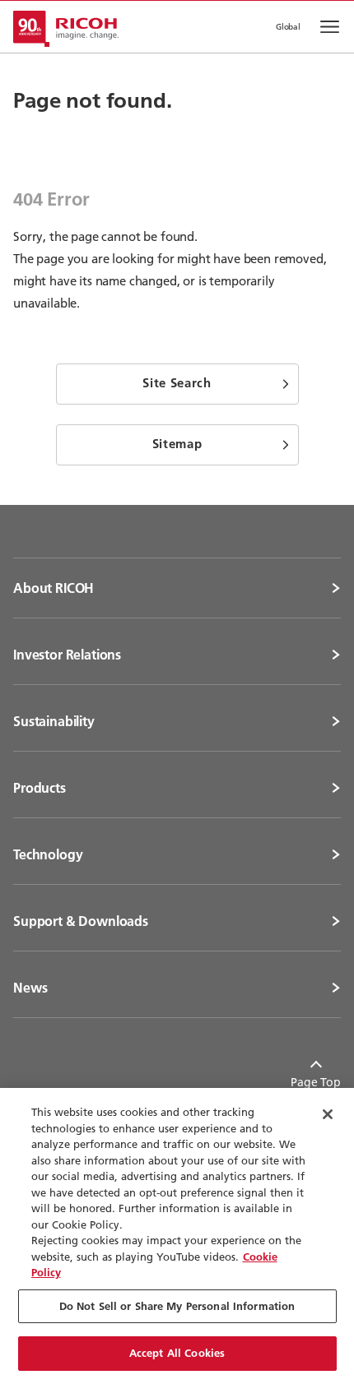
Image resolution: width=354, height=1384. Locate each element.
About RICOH (53, 588)
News (30, 987)
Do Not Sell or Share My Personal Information (177, 1305)
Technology (47, 854)
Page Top (316, 1082)
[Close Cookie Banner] (328, 1114)
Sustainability (54, 721)
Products (39, 787)
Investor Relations (67, 654)
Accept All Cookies (177, 1352)
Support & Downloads (80, 921)
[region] (177, 1236)
